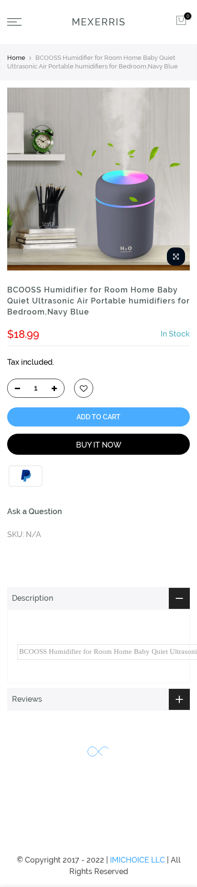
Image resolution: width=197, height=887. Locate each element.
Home (16, 57)
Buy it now (98, 444)
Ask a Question (34, 511)
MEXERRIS (99, 22)
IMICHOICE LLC (137, 860)
